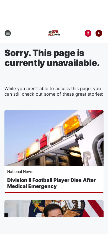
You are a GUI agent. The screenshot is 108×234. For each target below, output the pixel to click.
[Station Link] (54, 33)
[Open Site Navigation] (7, 33)
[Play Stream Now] (99, 33)
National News (20, 171)
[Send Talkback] (88, 33)
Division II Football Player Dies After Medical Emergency (51, 183)
